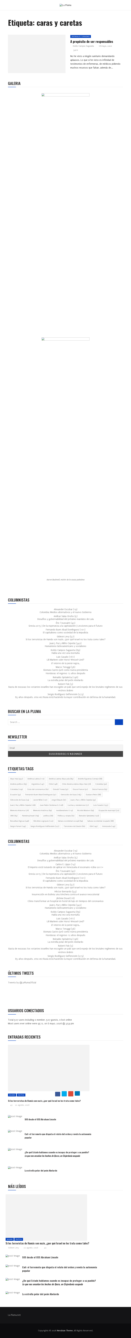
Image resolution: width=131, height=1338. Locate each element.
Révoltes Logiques (43, 821)
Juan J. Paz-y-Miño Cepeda (83, 800)
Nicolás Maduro (85, 810)
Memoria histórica (42, 810)
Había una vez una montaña (66, 653)
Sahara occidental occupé (70, 821)
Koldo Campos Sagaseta (83, 46)
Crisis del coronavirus (37, 789)
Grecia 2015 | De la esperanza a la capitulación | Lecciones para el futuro (66, 626)
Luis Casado (100, 805)
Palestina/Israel (30, 816)
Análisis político (18, 784)
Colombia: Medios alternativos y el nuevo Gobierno (66, 612)
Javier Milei (40, 800)
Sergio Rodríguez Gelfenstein (45, 826)
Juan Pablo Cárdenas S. (51, 805)
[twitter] (35, 55)
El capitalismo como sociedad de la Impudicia (65, 632)
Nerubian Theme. (65, 1330)
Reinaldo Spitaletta (89, 816)
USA (93, 826)
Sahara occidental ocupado (100, 821)
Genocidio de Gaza (71, 795)
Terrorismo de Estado (74, 826)
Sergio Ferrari (18, 826)
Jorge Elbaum (59, 800)
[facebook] (28, 55)
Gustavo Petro (93, 795)
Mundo (12, 1095)
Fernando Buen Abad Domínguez (40, 795)
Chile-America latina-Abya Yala (76, 784)
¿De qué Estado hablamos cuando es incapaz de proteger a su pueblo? (57, 1154)
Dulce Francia (99, 789)
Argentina (37, 784)
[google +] (42, 55)
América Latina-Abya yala (61, 779)
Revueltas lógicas (19, 821)
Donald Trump (60, 789)
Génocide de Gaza (19, 800)
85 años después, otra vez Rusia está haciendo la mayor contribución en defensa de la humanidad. (65, 697)
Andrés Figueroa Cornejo (90, 779)
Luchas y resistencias (78, 805)
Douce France (80, 789)
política (48, 816)
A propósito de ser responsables (91, 41)
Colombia (101, 784)
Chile (53, 784)
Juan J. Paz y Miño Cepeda (22, 805)
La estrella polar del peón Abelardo (65, 680)
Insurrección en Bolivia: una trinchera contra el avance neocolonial (65, 894)
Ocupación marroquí (108, 810)
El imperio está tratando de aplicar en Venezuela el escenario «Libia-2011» (65, 867)
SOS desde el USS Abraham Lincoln (40, 1119)
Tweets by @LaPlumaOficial (22, 982)
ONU (13, 816)
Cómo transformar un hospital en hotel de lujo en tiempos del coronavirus (66, 901)
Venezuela (108, 826)
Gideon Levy (13, 1248)
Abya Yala (16, 779)
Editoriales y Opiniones (81, 36)
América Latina (35, 779)
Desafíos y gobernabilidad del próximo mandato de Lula (65, 619)
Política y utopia (66, 816)
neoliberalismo (64, 810)
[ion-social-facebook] (12, 996)
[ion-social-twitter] (20, 996)
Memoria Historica (19, 810)
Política (21, 1095)
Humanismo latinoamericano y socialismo (65, 646)
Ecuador (15, 795)
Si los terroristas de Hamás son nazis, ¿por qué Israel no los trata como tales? (65, 639)
